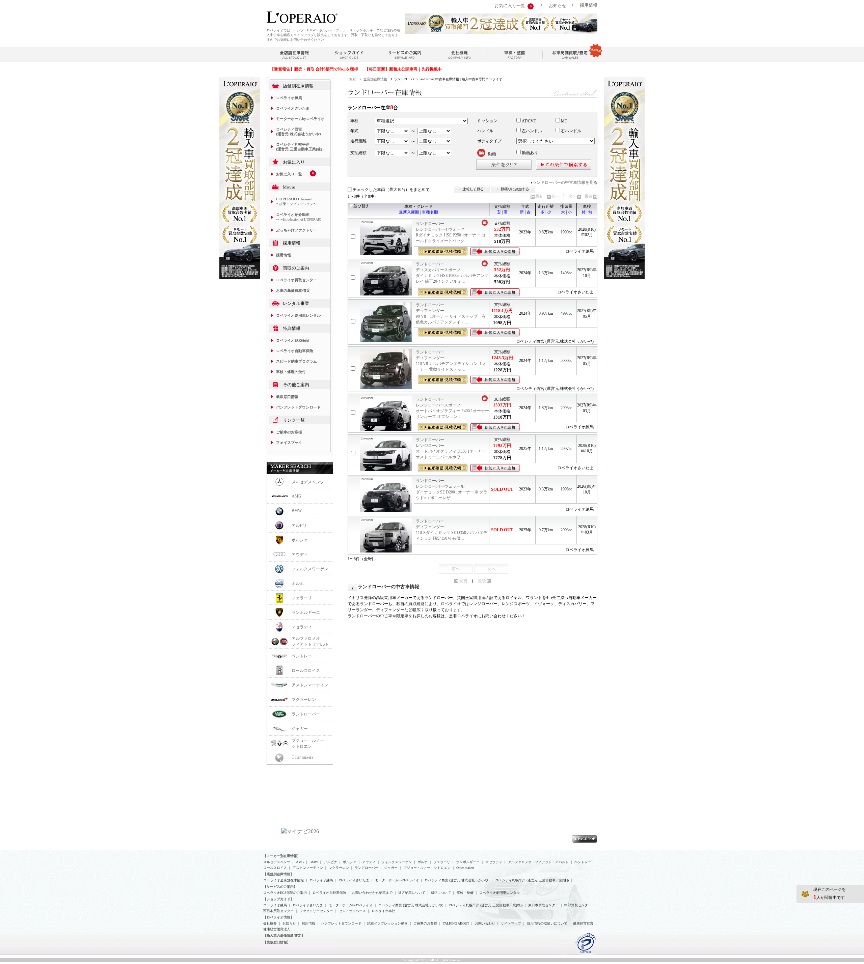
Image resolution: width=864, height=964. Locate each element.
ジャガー (300, 728)
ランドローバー (306, 714)
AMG (296, 496)
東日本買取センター (543, 905)
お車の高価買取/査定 (293, 290)
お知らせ (557, 5)
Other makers (302, 757)
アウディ (300, 554)
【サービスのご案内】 (280, 886)
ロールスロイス (306, 670)
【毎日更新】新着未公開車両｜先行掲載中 (403, 69)
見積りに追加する (513, 190)
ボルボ (298, 583)
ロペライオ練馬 (289, 98)
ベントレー (302, 656)
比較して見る (472, 190)
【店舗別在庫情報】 (278, 874)
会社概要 (270, 923)
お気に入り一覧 (509, 5)
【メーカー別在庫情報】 (281, 856)
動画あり (529, 152)
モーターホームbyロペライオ (300, 119)
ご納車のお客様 (289, 432)
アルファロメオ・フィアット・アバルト (538, 862)
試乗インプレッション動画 (387, 923)
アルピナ (300, 525)
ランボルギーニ (306, 612)
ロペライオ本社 (383, 911)
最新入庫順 (409, 212)
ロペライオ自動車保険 (294, 351)
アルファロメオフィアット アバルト (310, 641)
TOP (352, 79)
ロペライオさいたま (292, 108)
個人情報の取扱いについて (547, 923)
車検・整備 (465, 893)
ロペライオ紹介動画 (298, 216)
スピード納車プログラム (296, 361)
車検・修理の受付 (291, 372)
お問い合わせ (485, 923)
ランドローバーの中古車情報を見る (565, 182)
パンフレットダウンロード (298, 407)
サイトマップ (511, 923)
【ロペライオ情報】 (278, 917)
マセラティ (302, 627)
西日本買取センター (278, 911)
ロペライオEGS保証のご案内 (285, 893)
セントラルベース (352, 911)
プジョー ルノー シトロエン (310, 743)
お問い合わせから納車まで (372, 893)
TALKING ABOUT (456, 923)
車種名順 (430, 212)
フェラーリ (302, 598)
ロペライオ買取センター (296, 280)
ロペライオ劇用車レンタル (298, 315)
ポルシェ (300, 540)
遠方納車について (411, 893)
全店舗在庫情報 (375, 79)
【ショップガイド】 (278, 899)
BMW (297, 510)
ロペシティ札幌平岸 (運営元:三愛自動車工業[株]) (300, 146)
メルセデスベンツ (308, 482)
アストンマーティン (310, 685)
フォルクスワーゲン (310, 569)
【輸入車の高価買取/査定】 (284, 935)
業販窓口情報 (287, 397)
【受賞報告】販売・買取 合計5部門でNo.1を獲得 (314, 69)
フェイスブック (289, 443)
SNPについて (441, 893)
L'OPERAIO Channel (296, 201)
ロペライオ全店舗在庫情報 (283, 880)
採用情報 (588, 5)
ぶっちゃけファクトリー (296, 230)
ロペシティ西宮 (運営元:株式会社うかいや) (298, 131)
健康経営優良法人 (276, 929)
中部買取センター (577, 905)
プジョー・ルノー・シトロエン (427, 868)
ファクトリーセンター (316, 911)
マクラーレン (304, 699)
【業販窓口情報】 (276, 942)
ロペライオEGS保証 (292, 340)
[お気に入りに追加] (495, 251)
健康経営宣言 (583, 923)
